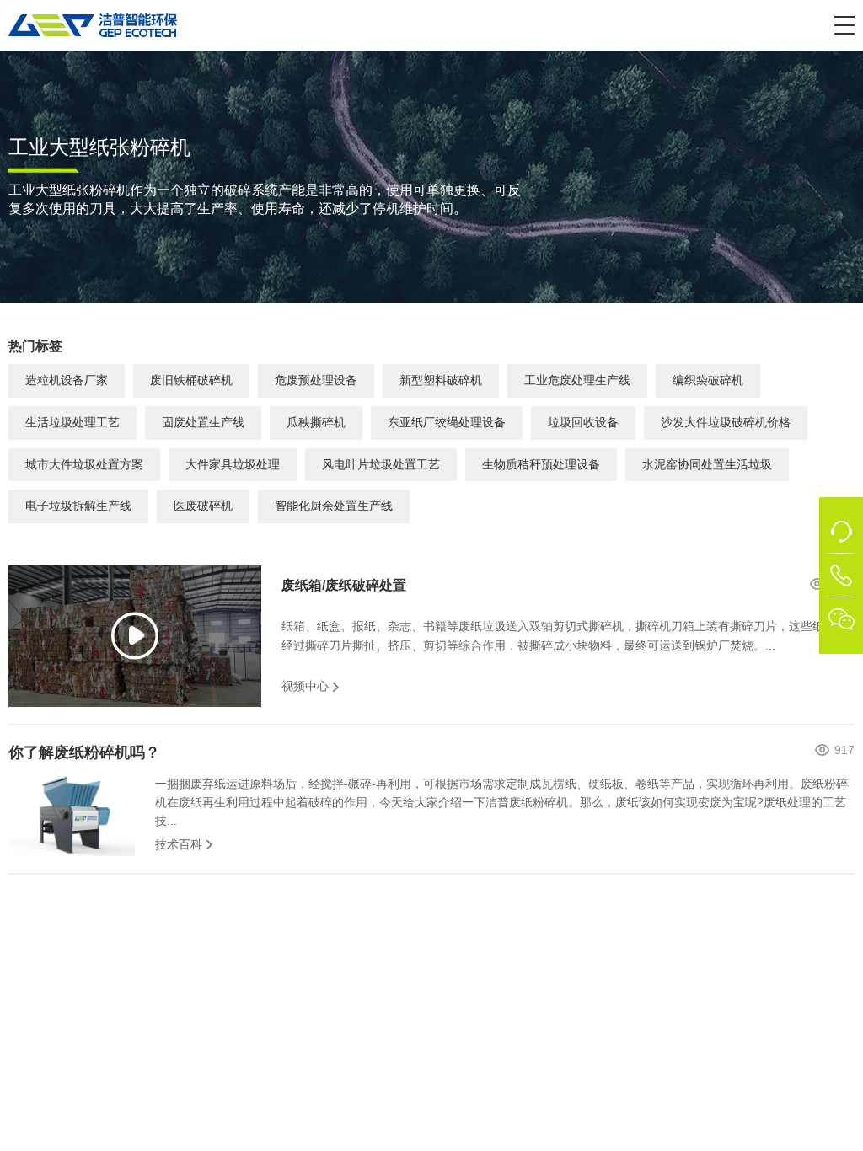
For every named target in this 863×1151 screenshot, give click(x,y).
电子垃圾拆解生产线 (78, 505)
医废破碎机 (203, 505)
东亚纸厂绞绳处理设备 (447, 422)
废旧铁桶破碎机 (191, 380)
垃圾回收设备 (583, 422)
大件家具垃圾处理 (232, 464)
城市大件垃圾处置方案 (84, 464)
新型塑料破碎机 (440, 380)
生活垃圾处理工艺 (72, 422)
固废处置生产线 (203, 422)
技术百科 (178, 844)
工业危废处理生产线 (577, 380)
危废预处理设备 (316, 380)
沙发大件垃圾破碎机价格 (726, 422)
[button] (844, 25)
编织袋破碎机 (708, 380)
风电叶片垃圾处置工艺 (381, 464)
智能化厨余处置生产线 (334, 505)
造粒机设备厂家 (66, 380)
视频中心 (305, 686)
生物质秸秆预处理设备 (541, 464)
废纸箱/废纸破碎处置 (343, 585)
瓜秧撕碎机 (316, 422)
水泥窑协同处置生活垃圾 (707, 464)
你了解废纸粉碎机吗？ (84, 752)
